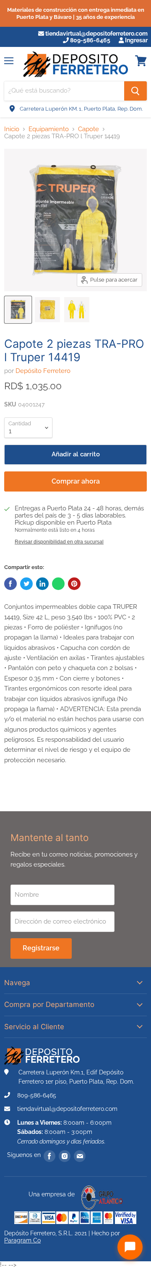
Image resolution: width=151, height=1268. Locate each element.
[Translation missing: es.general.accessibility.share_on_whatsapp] (58, 583)
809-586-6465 (89, 40)
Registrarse (41, 948)
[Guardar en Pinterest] (74, 583)
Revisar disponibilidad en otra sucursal (59, 542)
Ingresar (136, 40)
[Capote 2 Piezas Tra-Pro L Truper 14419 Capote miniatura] (18, 309)
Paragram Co (22, 1240)
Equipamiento (49, 129)
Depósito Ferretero (43, 371)
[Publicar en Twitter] (26, 583)
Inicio (11, 129)
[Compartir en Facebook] (10, 583)
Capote (88, 129)
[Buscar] (135, 91)
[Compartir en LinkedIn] (42, 583)
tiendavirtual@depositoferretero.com (96, 33)
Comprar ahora (76, 481)
